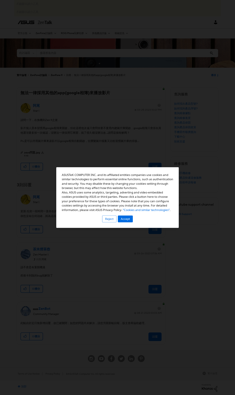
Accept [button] (125, 219)
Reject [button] (109, 219)
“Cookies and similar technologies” (146, 210)
